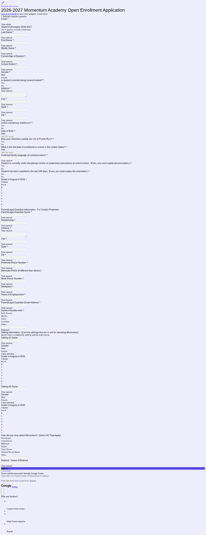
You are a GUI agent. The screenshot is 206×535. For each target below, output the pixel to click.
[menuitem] (106, 505)
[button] (103, 4)
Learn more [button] (42, 14)
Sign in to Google (9, 14)
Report (33, 480)
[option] (103, 182)
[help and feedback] (2, 491)
